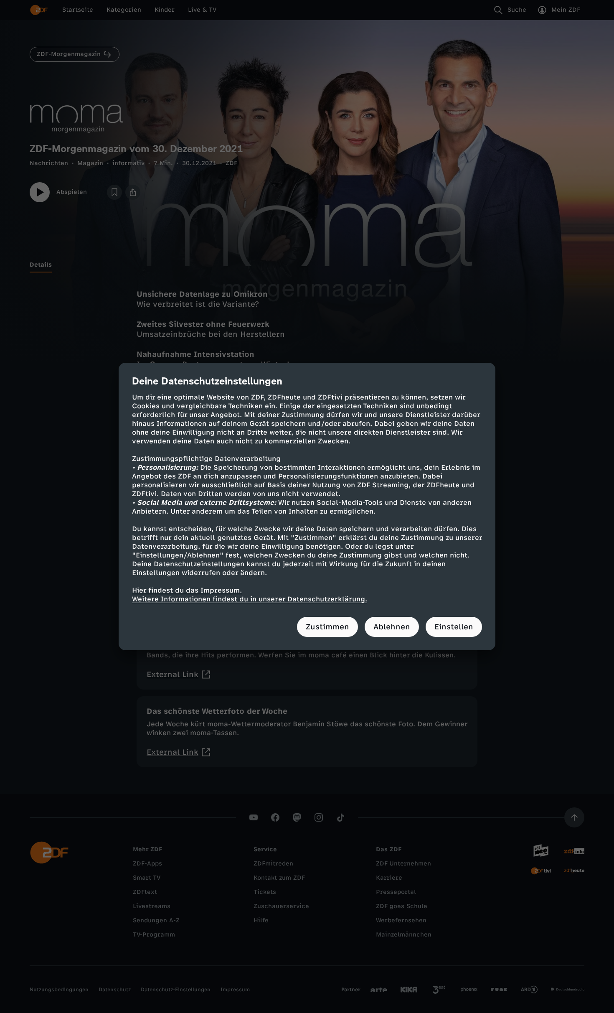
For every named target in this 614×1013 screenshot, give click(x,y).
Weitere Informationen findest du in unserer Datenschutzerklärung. (249, 599)
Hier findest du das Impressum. (187, 590)
